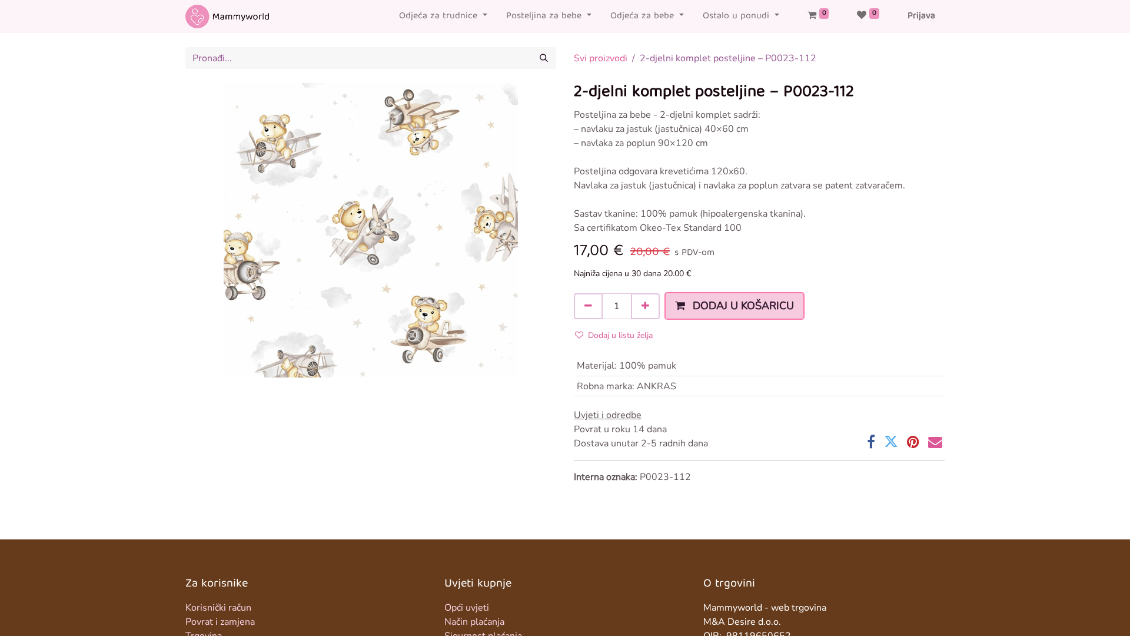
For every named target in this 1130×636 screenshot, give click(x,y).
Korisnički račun (218, 607)
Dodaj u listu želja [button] (620, 335)
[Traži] (543, 58)
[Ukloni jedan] (588, 306)
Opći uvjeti (466, 607)
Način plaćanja (474, 621)
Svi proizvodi (600, 58)
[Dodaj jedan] (645, 306)
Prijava (921, 16)
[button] (734, 306)
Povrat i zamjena (220, 621)
